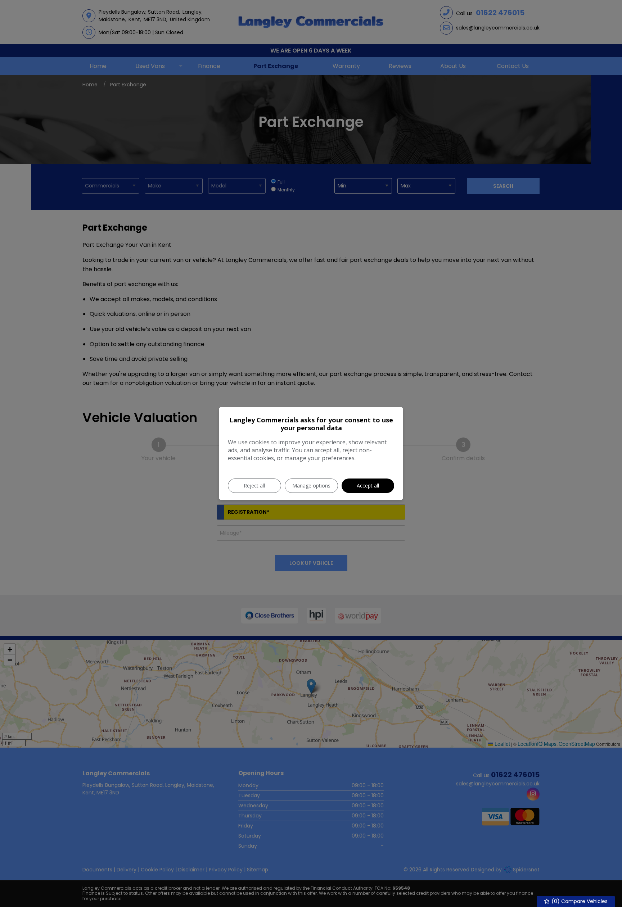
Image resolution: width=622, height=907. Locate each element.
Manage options (311, 485)
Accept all (368, 485)
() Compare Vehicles (579, 901)
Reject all (254, 485)
